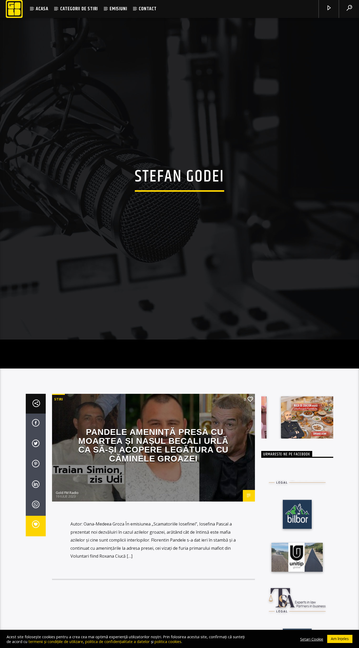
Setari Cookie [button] (311, 639)
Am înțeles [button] (340, 638)
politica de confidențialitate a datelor (117, 641)
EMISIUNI (118, 9)
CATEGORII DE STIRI (79, 9)
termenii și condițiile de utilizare (55, 641)
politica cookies (168, 641)
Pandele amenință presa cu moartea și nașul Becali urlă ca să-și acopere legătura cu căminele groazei (153, 469)
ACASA (42, 9)
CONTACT (148, 9)
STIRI (58, 423)
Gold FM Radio (67, 516)
